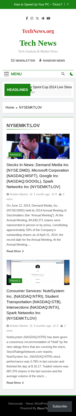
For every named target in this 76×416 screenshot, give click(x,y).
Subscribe (59, 406)
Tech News (38, 43)
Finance (15, 154)
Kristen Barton (19, 194)
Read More (13, 251)
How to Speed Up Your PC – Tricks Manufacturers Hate (37, 4)
